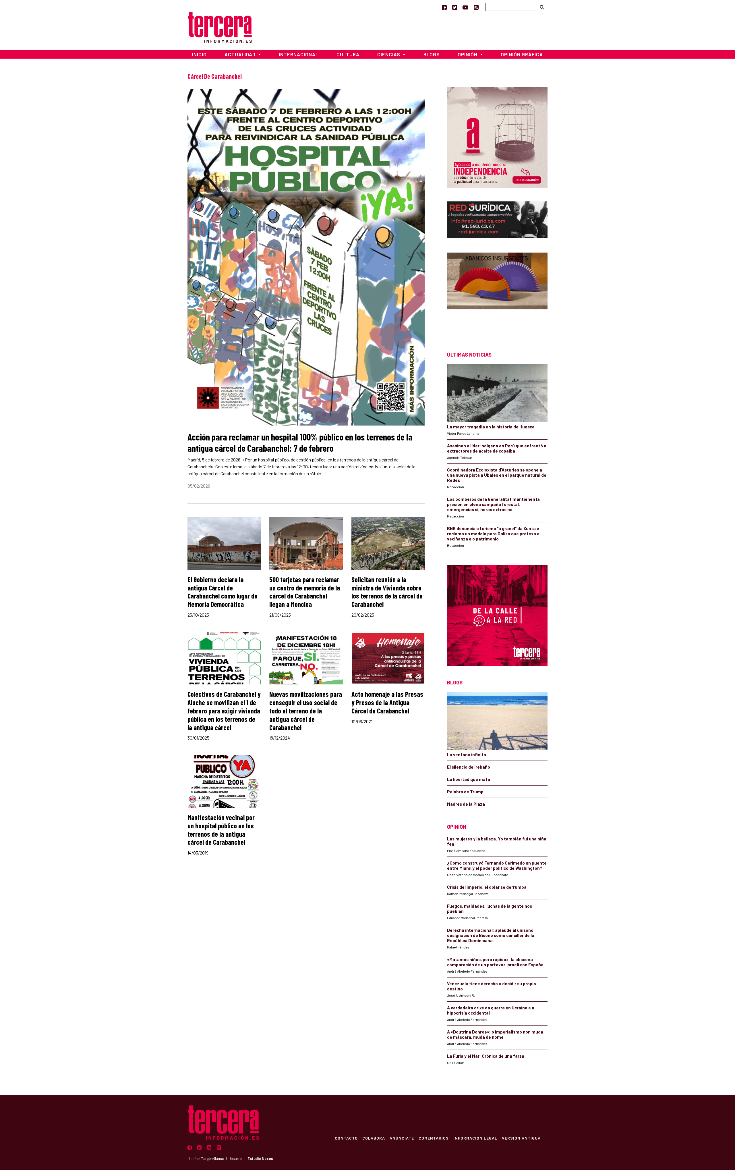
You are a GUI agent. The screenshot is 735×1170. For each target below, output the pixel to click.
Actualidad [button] (241, 54)
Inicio (199, 54)
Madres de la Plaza (466, 804)
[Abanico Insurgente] (497, 292)
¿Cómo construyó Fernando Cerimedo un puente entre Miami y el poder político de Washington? (497, 865)
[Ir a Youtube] (465, 7)
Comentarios (434, 1138)
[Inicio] (219, 26)
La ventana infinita (466, 754)
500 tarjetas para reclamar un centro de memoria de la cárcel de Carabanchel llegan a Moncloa (304, 591)
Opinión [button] (468, 54)
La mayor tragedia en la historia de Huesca (491, 426)
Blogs (431, 54)
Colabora (373, 1138)
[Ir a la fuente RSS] (476, 7)
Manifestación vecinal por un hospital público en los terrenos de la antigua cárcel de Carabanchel (221, 829)
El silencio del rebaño (468, 766)
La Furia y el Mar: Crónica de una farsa (485, 1056)
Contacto (346, 1138)
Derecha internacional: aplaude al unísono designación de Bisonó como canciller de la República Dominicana (490, 935)
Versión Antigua (521, 1138)
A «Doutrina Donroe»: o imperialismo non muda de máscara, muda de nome (495, 1034)
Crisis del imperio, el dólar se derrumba (487, 887)
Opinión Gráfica (522, 54)
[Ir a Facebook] (444, 7)
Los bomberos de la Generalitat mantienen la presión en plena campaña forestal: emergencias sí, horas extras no (493, 504)
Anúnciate (402, 1138)
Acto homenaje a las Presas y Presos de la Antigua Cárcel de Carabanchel (387, 702)
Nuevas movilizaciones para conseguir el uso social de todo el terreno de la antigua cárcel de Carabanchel (305, 710)
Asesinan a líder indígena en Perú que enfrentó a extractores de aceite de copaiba (496, 448)
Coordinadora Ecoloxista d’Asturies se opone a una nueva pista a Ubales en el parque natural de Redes (496, 475)
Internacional (298, 54)
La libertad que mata (468, 779)
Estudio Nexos (260, 1158)
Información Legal (475, 1138)
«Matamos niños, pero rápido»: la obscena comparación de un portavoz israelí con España (495, 962)
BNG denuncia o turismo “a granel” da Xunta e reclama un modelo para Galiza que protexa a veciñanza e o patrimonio (493, 533)
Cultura (347, 54)
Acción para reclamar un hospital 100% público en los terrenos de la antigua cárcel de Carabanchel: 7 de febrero (300, 442)
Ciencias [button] (389, 54)
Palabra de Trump (465, 791)
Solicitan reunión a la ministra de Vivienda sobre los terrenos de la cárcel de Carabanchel (387, 591)
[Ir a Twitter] (454, 7)
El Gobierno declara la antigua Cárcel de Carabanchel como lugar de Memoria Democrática (222, 591)
